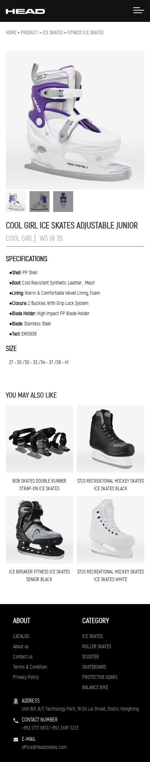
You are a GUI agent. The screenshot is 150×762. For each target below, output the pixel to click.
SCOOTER (90, 657)
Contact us (23, 657)
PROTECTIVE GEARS (99, 677)
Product (29, 33)
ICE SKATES (53, 33)
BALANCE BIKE (95, 687)
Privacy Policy (26, 677)
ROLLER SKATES (96, 646)
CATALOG (21, 636)
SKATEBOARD (94, 667)
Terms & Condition (30, 667)
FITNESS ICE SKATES (85, 33)
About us (21, 646)
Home (11, 33)
